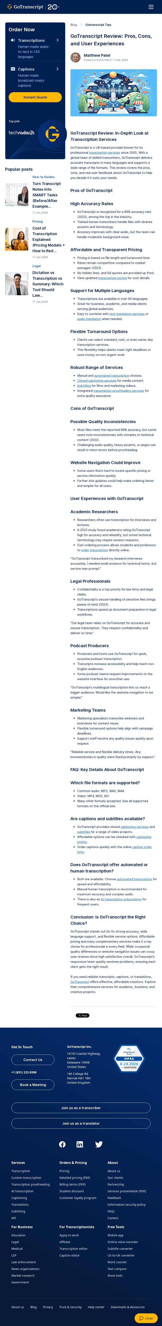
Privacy (48, 1307)
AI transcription (22, 1191)
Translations (20, 1205)
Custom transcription (26, 1178)
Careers (113, 1218)
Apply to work (69, 1235)
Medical (17, 1249)
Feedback (114, 1198)
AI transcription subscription (121, 899)
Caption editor (69, 1255)
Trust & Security (70, 1307)
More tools (115, 1275)
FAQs (111, 1211)
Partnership (116, 1184)
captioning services (135, 827)
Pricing (64, 1171)
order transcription (94, 550)
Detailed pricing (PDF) (74, 1178)
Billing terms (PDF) (72, 1184)
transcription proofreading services (118, 391)
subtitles (83, 832)
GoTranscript (79, 982)
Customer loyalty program (77, 1198)
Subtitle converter (120, 1249)
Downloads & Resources (128, 1307)
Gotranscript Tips (98, 24)
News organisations (25, 1269)
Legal (15, 1242)
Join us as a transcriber (81, 1108)
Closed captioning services (96, 381)
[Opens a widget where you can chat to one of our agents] (146, 1318)
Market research (23, 1275)
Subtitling (84, 386)
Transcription (20, 1171)
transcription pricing (112, 278)
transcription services (104, 153)
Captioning (19, 1198)
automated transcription (111, 376)
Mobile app (116, 1235)
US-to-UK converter (121, 1255)
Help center (96, 1307)
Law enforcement (23, 1262)
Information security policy (127, 1205)
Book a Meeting (33, 1085)
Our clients (115, 1178)
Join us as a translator (81, 1123)
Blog (73, 24)
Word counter (117, 1262)
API (13, 1218)
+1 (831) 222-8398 (23, 1072)
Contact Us (32, 1060)
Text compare (117, 1269)
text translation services (127, 314)
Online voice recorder (123, 1242)
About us (114, 1171)
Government (20, 1282)
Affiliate (64, 1242)
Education (18, 1235)
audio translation (89, 319)
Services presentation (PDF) (127, 1191)
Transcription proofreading (30, 1184)
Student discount (71, 1191)
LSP (13, 1255)
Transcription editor (73, 1249)
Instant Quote (35, 97)
